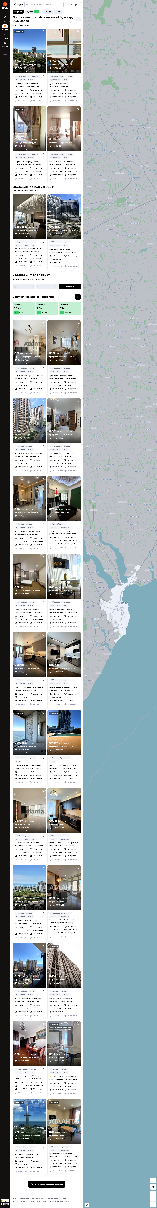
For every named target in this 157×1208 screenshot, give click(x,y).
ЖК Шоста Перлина (57, 524)
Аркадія (35, 76)
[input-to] (47, 286)
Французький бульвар (39, 1201)
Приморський (21, 80)
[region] (120, 604)
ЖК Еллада (20, 446)
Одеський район (54, 1198)
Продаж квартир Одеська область (31, 1198)
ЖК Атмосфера (56, 242)
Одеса (30, 80)
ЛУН (14, 1198)
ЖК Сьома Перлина (23, 76)
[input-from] (24, 286)
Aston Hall (19, 758)
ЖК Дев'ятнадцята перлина (26, 242)
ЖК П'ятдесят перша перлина (61, 1147)
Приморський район (20, 1201)
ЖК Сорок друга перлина (59, 836)
